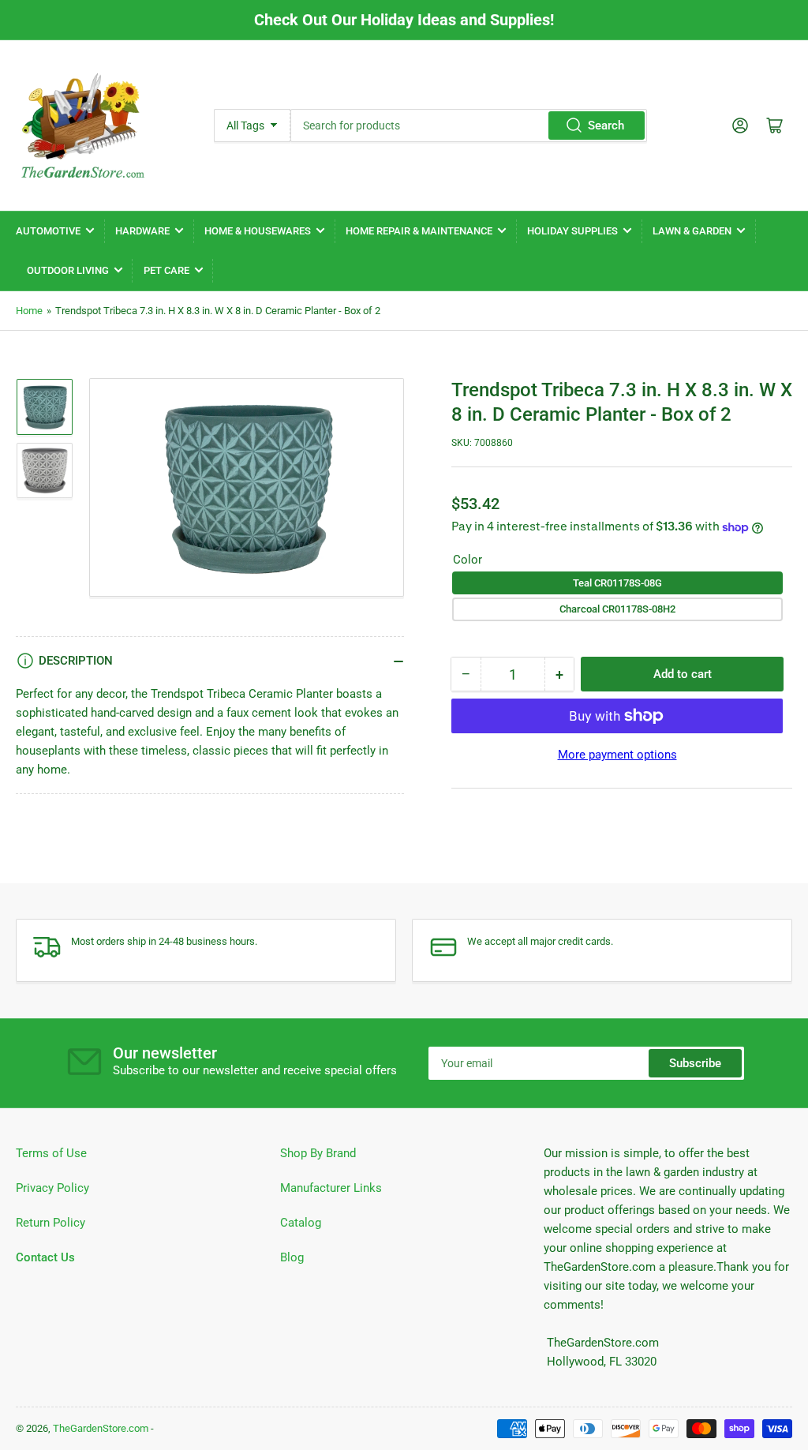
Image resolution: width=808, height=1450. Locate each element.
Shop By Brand (318, 1153)
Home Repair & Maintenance (419, 231)
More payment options (617, 754)
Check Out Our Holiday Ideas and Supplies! (404, 19)
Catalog (300, 1223)
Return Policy (50, 1223)
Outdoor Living (68, 270)
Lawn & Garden (692, 231)
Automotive (48, 231)
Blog (292, 1257)
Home (29, 311)
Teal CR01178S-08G (617, 583)
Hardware (142, 231)
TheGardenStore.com (100, 1428)
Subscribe (695, 1063)
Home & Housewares (257, 231)
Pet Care (166, 270)
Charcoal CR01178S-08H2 (617, 609)
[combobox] (468, 125)
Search (606, 125)
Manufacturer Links (331, 1188)
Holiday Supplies (572, 231)
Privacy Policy (52, 1188)
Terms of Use (51, 1153)
